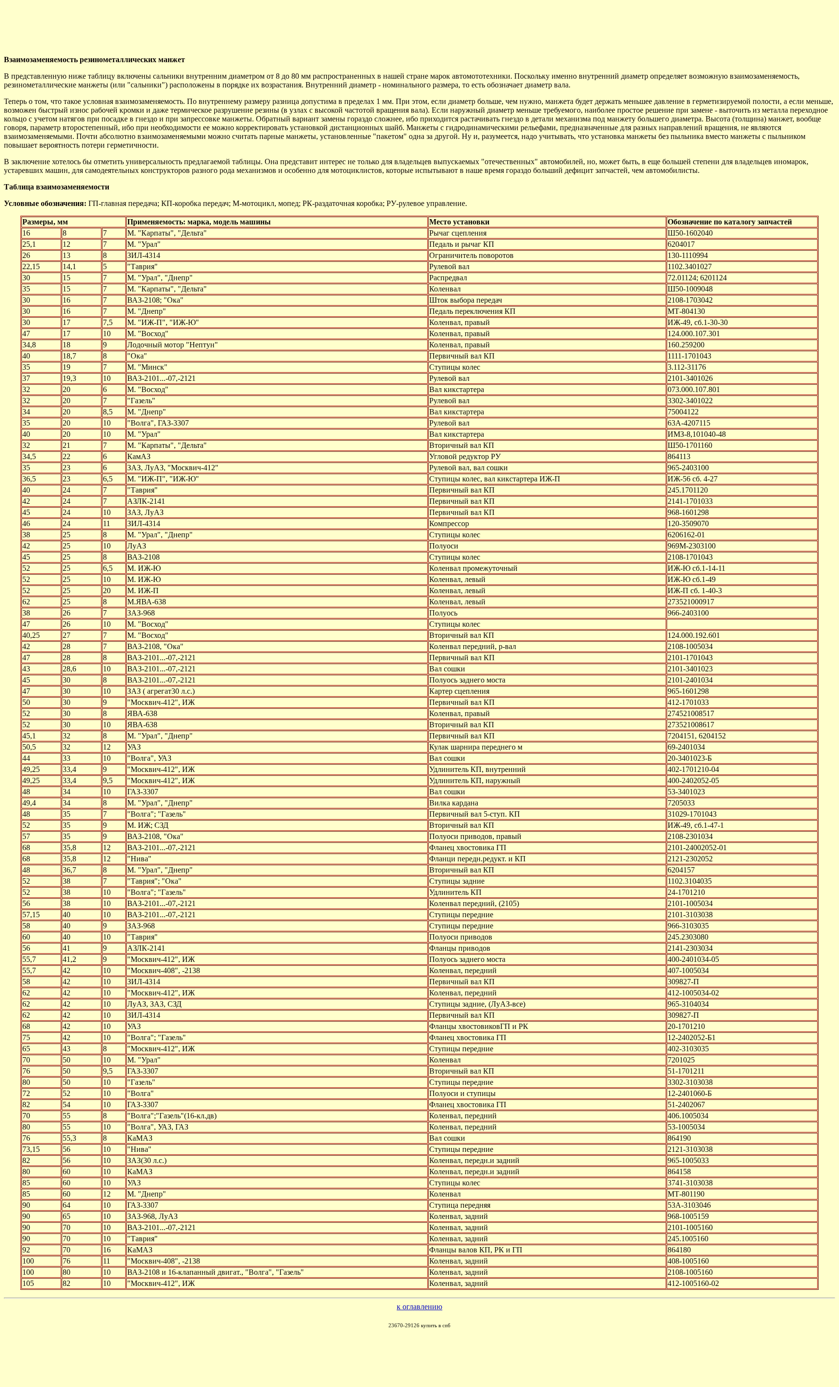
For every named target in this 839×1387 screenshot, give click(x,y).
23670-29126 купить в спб (419, 1325)
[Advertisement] (239, 26)
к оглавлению (419, 1306)
